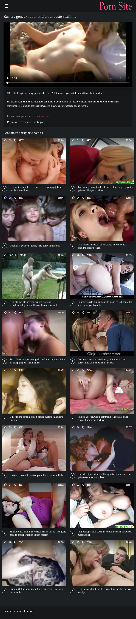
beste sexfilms (43, 116)
